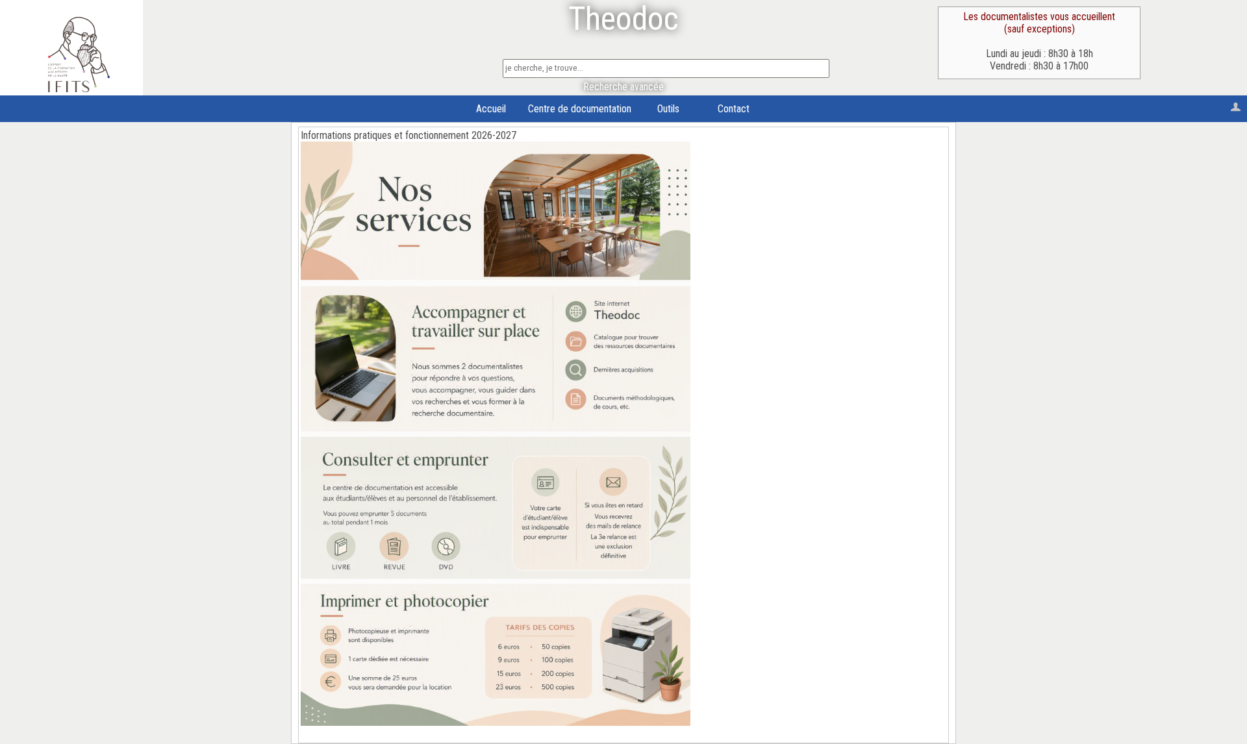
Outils (668, 109)
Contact (733, 109)
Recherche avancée (623, 87)
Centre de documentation (579, 109)
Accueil (491, 109)
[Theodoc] (79, 88)
